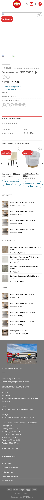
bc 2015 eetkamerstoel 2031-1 (31, 175)
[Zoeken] (27, 4)
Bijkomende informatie (11, 119)
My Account (6, 463)
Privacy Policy (7, 480)
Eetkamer (18, 68)
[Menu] (40, 4)
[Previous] (5, 33)
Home (7, 68)
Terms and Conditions (10, 476)
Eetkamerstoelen (31, 68)
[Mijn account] (36, 3)
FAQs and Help (7, 472)
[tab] (22, 118)
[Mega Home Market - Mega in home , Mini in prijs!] (17, 4)
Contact (25, 493)
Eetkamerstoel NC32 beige (11, 174)
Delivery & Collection (10, 467)
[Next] (39, 33)
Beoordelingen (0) (9, 123)
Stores (17, 493)
